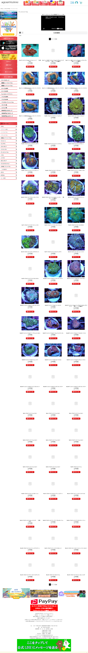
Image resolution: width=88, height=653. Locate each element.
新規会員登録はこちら (8, 52)
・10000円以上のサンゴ (6, 116)
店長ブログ (8, 65)
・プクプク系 (3, 105)
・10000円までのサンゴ (6, 113)
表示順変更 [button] (57, 32)
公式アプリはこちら (9, 38)
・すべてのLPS (4, 91)
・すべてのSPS (4, 88)
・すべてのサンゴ (4, 80)
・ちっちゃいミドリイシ (6, 94)
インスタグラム (8, 68)
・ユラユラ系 (3, 107)
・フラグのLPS (4, 99)
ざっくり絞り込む (8, 77)
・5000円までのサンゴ (6, 110)
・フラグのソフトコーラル (7, 102)
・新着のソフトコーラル (6, 85)
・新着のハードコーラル (6, 83)
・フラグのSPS (4, 96)
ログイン (8, 61)
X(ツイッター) (8, 72)
